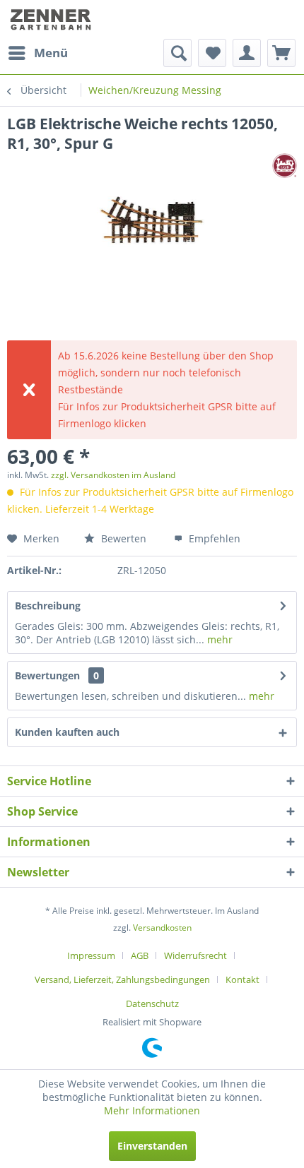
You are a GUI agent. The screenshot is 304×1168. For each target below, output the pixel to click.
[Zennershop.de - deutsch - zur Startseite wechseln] (52, 19)
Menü (51, 52)
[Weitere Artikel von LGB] (284, 165)
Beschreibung (48, 605)
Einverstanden (152, 1145)
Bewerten (122, 538)
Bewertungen (47, 675)
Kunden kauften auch (67, 732)
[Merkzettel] (212, 53)
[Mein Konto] (247, 53)
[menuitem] (37, 53)
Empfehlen (213, 538)
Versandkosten (162, 928)
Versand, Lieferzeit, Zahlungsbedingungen (122, 979)
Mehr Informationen (152, 1110)
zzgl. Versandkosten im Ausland (113, 475)
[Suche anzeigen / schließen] (177, 53)
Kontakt (242, 979)
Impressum (91, 955)
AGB (139, 955)
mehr (218, 639)
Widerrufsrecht (195, 955)
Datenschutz (152, 1003)
